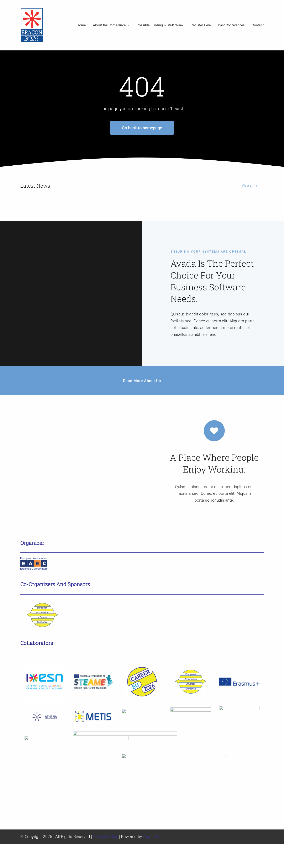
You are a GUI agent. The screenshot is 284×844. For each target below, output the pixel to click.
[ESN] (45, 663)
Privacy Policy (105, 836)
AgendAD (151, 836)
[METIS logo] (93, 711)
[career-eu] (142, 668)
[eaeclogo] (33, 559)
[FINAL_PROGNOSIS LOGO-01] (142, 711)
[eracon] (31, 9)
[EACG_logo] (190, 671)
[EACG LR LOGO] (40, 600)
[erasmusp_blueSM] (239, 679)
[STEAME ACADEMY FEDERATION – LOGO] (93, 675)
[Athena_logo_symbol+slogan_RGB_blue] (45, 709)
